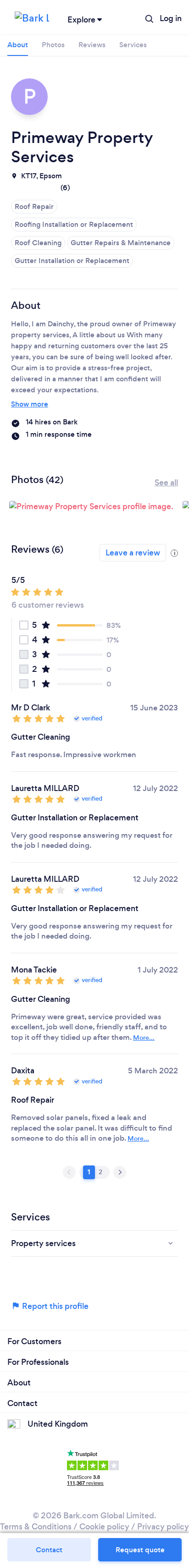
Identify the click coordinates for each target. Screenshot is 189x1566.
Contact (49, 1550)
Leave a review (133, 552)
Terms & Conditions (36, 1526)
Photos (53, 44)
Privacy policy (163, 1526)
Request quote (140, 1550)
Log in (171, 18)
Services (133, 44)
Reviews (92, 44)
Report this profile (54, 1306)
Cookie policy (104, 1526)
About (17, 44)
